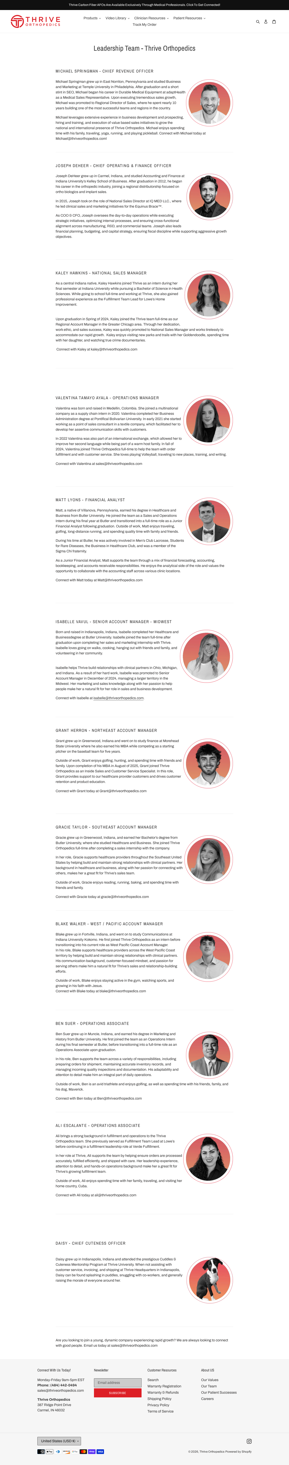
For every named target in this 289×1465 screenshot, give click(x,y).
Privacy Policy (158, 1405)
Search (153, 1380)
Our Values (209, 1380)
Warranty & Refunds (163, 1392)
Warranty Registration (164, 1386)
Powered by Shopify (238, 1451)
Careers (207, 1399)
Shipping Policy (159, 1399)
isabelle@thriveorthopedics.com (118, 698)
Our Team (209, 1386)
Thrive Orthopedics (212, 1451)
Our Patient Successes (219, 1392)
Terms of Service (160, 1411)
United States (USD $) (58, 1441)
